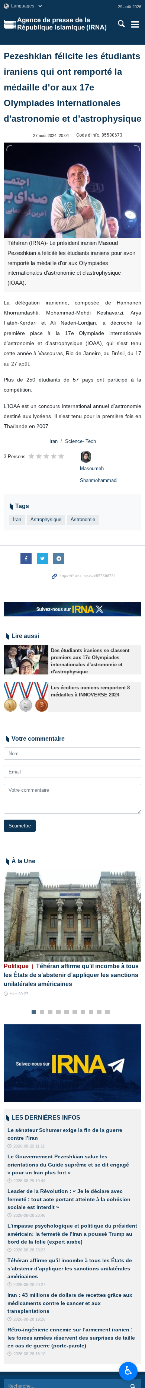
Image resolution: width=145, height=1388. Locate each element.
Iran (53, 441)
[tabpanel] (72, 933)
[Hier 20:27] (72, 916)
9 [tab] (99, 1012)
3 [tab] (50, 1012)
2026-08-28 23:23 (29, 1250)
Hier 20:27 (19, 994)
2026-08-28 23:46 (29, 1215)
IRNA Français (62, 24)
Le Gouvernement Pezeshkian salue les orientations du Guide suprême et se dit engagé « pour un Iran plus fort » (68, 1164)
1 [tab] (34, 1012)
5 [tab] (66, 1012)
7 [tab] (83, 1012)
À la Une (23, 861)
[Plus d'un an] (26, 659)
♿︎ (128, 1370)
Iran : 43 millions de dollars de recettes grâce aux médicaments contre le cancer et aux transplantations (69, 1303)
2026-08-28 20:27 (29, 1284)
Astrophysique (45, 519)
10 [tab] (107, 1012)
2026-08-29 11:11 (29, 1146)
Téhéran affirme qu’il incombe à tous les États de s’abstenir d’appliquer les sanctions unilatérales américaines (71, 975)
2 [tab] (42, 1012)
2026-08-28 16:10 (29, 1354)
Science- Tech (80, 441)
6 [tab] (75, 1012)
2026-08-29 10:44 (29, 1180)
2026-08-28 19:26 (29, 1319)
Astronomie (83, 519)
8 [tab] (91, 1012)
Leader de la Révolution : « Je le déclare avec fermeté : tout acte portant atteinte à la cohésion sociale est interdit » (68, 1199)
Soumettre (20, 826)
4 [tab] (58, 1012)
